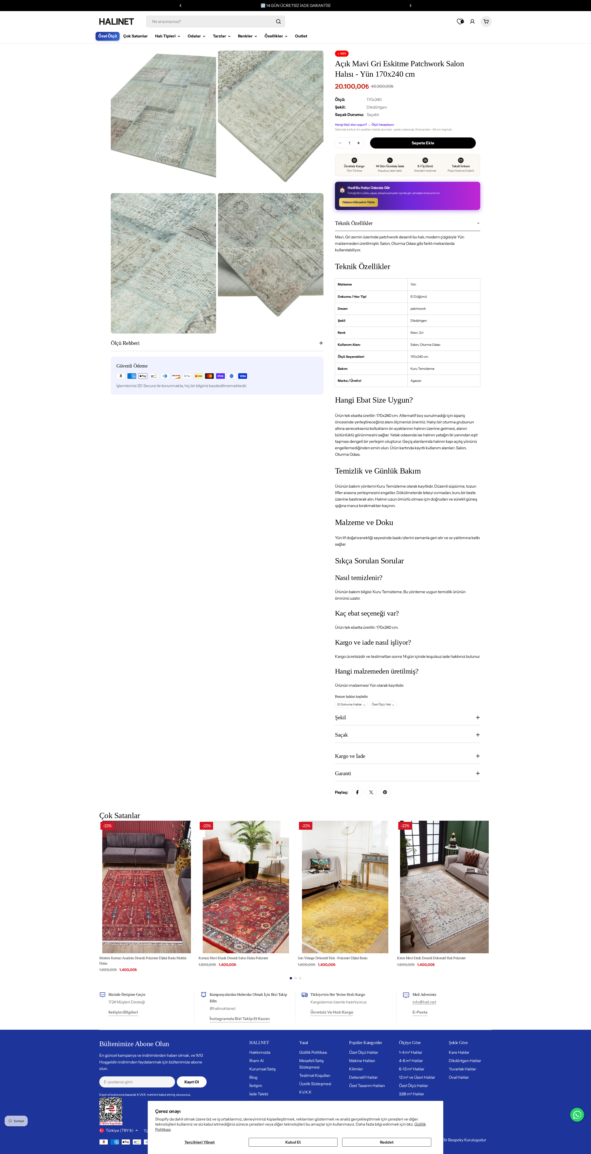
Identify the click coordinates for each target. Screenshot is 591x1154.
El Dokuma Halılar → (351, 704)
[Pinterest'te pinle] (385, 792)
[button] (180, 5)
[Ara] (278, 21)
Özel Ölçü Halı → (383, 704)
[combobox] (215, 21)
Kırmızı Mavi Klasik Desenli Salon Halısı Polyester (233, 958)
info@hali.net (424, 1002)
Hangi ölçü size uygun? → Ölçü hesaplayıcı (364, 124)
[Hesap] (472, 21)
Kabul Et (293, 1142)
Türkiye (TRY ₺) (119, 1130)
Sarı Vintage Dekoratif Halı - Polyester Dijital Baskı (332, 958)
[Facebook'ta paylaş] (357, 792)
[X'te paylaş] (371, 792)
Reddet (387, 1142)
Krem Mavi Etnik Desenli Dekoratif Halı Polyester (431, 958)
